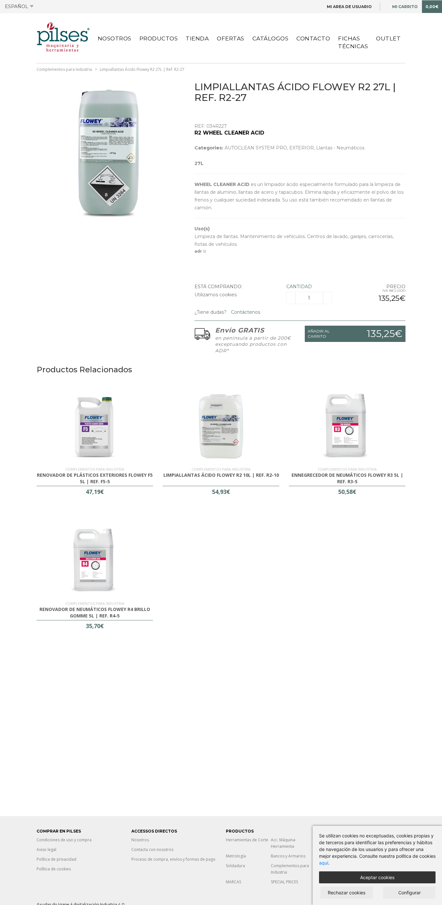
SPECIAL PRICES (284, 882)
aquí (323, 863)
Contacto (313, 38)
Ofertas (230, 38)
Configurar (409, 892)
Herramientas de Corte (247, 840)
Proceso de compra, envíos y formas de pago (173, 859)
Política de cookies (54, 869)
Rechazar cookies (346, 892)
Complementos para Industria (64, 69)
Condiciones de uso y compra (64, 840)
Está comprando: (218, 286)
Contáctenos (245, 312)
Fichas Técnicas (353, 42)
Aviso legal (46, 849)
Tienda (197, 38)
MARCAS (233, 882)
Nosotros (114, 38)
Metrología (236, 856)
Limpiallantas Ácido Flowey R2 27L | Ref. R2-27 (142, 69)
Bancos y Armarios (288, 856)
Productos (158, 38)
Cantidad (299, 286)
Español (16, 6)
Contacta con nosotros (152, 849)
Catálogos (270, 38)
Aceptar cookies (377, 877)
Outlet (388, 38)
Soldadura (235, 865)
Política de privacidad (56, 859)
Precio (395, 286)
